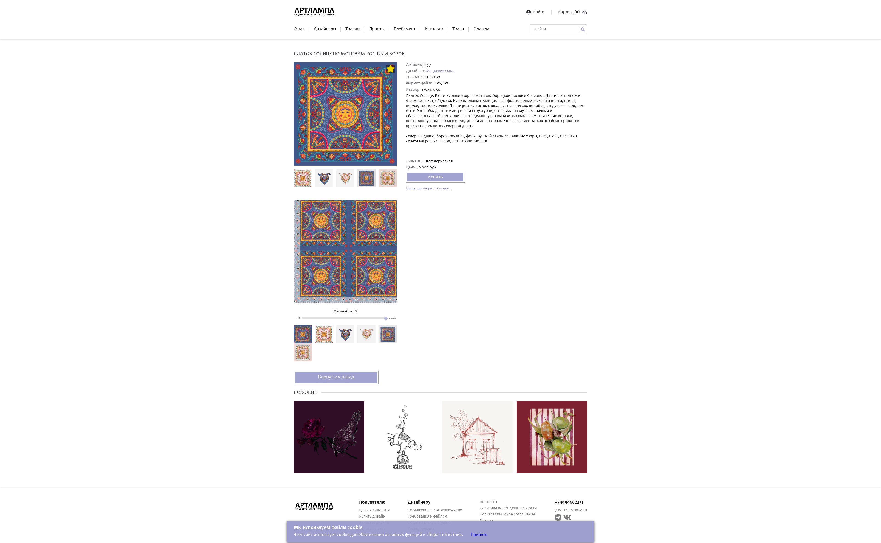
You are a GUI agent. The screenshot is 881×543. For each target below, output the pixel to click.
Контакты (488, 502)
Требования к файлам (427, 517)
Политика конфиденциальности (508, 508)
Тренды (352, 29)
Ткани (458, 29)
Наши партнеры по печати (428, 188)
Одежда (481, 29)
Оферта (486, 521)
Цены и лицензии (374, 510)
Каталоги (434, 29)
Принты (377, 29)
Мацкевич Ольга (440, 71)
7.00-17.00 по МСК (571, 510)
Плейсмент (404, 29)
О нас (299, 29)
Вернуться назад (336, 377)
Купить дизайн (372, 517)
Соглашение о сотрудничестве (435, 510)
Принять (479, 535)
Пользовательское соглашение (507, 514)
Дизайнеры (325, 29)
